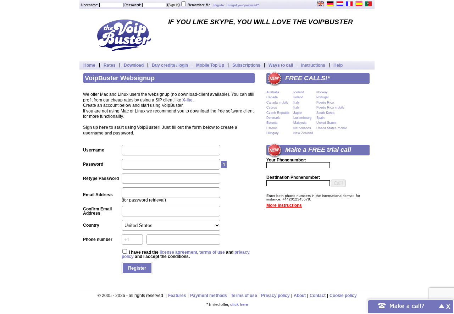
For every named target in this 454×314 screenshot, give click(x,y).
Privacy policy (275, 295)
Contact (318, 295)
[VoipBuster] (124, 35)
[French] (350, 3)
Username (93, 150)
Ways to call (280, 65)
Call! (338, 183)
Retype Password (101, 178)
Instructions (313, 65)
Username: (89, 5)
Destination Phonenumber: (293, 177)
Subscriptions (246, 65)
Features (177, 295)
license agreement (178, 252)
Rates (110, 65)
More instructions (284, 205)
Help (338, 65)
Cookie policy (343, 295)
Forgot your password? (243, 5)
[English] (321, 3)
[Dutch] (340, 3)
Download (134, 65)
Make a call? (407, 305)
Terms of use (244, 295)
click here (239, 304)
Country (91, 225)
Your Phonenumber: (286, 160)
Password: (132, 5)
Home (89, 65)
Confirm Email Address (97, 211)
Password (93, 164)
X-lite (187, 100)
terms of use (212, 252)
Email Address (98, 194)
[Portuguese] (369, 3)
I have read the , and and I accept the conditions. (186, 254)
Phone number (97, 239)
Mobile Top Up (210, 65)
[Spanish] (359, 3)
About (300, 295)
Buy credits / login (170, 65)
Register (219, 5)
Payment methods (208, 295)
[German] (330, 3)
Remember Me (199, 5)
